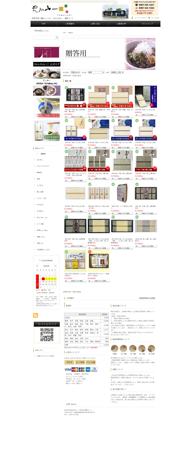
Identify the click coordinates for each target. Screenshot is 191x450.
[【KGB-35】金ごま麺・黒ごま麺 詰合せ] (146, 231)
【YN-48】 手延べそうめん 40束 (121, 142)
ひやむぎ (40, 205)
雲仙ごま (40, 243)
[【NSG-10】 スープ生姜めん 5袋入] (122, 203)
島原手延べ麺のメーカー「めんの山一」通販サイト (53, 18)
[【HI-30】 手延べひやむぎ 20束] (75, 203)
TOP (43, 24)
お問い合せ (95, 24)
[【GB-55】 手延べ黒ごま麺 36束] (146, 170)
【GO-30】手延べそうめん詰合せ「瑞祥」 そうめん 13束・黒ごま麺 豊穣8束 (122, 241)
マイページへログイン (141, 18)
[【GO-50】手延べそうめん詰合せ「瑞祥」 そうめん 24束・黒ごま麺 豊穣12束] (99, 232)
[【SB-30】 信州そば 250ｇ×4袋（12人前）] (99, 198)
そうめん (40, 185)
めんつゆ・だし (42, 217)
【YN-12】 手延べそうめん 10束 (74, 142)
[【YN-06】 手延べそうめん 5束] (146, 106)
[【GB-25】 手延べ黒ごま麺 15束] (99, 170)
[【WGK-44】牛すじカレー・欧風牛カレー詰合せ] (99, 270)
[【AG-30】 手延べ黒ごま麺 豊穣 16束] (146, 198)
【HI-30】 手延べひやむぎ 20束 (74, 206)
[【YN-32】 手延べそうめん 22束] (99, 139)
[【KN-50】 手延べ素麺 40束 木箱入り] (122, 106)
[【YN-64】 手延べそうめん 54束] (146, 139)
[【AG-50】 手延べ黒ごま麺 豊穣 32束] (75, 232)
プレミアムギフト (43, 166)
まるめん (40, 211)
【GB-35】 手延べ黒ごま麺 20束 (121, 173)
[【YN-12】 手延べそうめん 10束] (75, 139)
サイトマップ (147, 24)
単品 (38, 179)
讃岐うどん (41, 237)
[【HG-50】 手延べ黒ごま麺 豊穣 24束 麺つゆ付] (75, 106)
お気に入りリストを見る (45, 356)
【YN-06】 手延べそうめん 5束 (145, 109)
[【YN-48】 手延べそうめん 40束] (122, 139)
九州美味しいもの (43, 250)
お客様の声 (121, 24)
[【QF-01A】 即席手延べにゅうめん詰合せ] (75, 270)
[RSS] (35, 316)
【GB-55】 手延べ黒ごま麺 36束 (145, 173)
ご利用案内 (69, 24)
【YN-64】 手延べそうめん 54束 (145, 142)
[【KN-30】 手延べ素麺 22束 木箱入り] (99, 106)
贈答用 (43, 154)
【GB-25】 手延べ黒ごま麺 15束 (98, 173)
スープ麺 (40, 224)
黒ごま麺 (40, 192)
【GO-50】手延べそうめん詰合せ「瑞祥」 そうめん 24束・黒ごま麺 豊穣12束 (98, 241)
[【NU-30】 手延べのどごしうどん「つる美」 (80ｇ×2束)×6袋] (75, 170)
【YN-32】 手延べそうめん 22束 (98, 142)
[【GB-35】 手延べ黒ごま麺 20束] (122, 170)
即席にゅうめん (42, 230)
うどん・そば (41, 198)
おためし (40, 160)
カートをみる (155, 18)
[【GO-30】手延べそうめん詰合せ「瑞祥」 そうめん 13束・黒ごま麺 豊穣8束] (122, 231)
